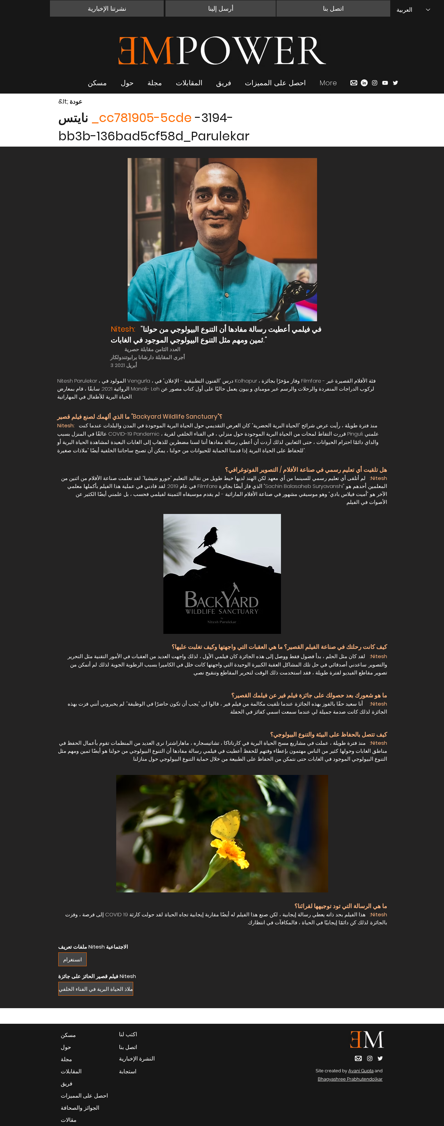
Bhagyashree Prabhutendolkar (350, 1079)
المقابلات (71, 1071)
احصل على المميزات (84, 1096)
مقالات (69, 1120)
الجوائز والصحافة (80, 1108)
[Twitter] (395, 82)
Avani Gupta (361, 1070)
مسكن (68, 1035)
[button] (107, 8)
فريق (66, 1084)
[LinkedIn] (364, 82)
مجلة (66, 1059)
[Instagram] (374, 82)
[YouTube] (385, 82)
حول (66, 1047)
